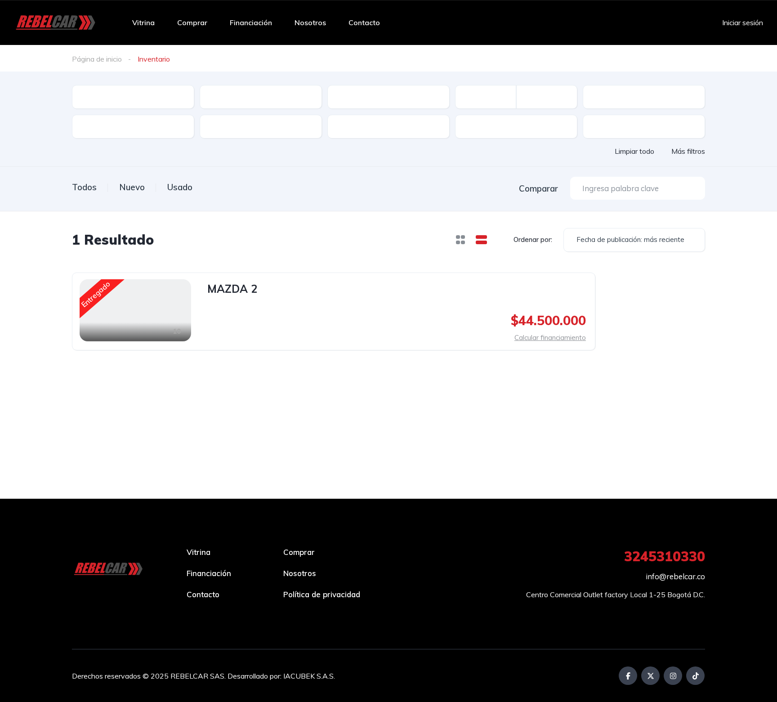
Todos (84, 187)
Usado (179, 187)
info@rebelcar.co (675, 576)
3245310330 (664, 556)
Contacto (364, 22)
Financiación (251, 22)
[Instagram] (673, 675)
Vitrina (143, 22)
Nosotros (310, 22)
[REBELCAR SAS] (56, 22)
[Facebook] (628, 675)
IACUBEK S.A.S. (309, 675)
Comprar (192, 22)
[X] (650, 675)
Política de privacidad (321, 594)
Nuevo (132, 187)
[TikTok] (695, 675)
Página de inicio (97, 58)
